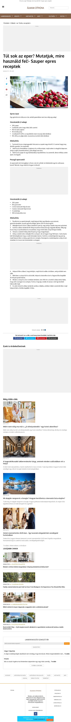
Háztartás (29, 16)
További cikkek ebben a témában (14, 546)
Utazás (6, 659)
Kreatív (16, 16)
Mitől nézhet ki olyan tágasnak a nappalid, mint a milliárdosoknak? (25, 607)
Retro (62, 16)
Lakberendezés (6, 16)
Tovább (67, 654)
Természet (46, 678)
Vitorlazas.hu (57, 690)
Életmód (52, 16)
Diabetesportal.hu (57, 696)
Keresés (67, 643)
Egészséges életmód (20, 675)
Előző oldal (36, 330)
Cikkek (12, 23)
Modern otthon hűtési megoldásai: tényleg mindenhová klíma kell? (26, 567)
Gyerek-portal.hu (58, 702)
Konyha (25, 678)
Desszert (7, 675)
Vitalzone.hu (58, 693)
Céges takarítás (9, 651)
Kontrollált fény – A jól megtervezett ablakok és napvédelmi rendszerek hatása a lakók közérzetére (33, 628)
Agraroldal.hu (57, 705)
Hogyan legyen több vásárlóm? (35, 710)
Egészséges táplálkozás (36, 675)
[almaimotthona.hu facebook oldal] (35, 713)
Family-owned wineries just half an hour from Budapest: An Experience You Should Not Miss (34, 587)
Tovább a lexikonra (36, 665)
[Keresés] (66, 6)
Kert (39, 16)
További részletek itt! (39, 719)
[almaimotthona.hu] (35, 8)
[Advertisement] (37, 39)
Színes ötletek (35, 678)
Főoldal (6, 23)
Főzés (48, 675)
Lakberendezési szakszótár (37, 640)
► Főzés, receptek (23, 23)
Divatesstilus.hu (57, 699)
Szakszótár (36, 647)
